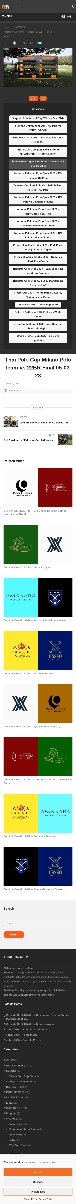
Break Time (16, 1124)
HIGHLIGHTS (14, 1086)
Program (11, 1113)
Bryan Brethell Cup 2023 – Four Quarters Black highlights (38, 326)
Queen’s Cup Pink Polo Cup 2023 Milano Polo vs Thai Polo (38, 187)
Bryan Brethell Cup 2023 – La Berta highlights (38, 338)
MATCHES (12, 1108)
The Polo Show (18, 1145)
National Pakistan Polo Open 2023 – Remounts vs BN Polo (38, 211)
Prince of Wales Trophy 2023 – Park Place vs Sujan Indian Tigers (38, 247)
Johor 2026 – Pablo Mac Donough (26, 1029)
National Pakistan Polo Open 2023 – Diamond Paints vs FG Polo (38, 223)
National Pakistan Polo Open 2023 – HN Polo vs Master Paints (38, 235)
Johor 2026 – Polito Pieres (22, 1034)
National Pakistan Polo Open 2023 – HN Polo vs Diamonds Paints (38, 199)
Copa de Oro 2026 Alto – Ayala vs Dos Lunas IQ (32, 726)
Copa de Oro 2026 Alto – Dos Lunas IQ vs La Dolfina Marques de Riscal (37, 1017)
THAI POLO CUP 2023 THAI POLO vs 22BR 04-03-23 (38, 139)
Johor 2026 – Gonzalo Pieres (23, 1040)
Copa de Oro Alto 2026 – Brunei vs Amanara (30, 836)
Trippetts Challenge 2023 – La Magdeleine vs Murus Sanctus (38, 271)
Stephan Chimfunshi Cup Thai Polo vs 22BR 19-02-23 (38, 128)
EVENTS (11, 1070)
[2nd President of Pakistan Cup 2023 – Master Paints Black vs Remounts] (38, 443)
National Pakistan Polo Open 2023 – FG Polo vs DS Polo (38, 175)
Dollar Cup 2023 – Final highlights (38, 304)
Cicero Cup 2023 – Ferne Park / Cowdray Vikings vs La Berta (38, 294)
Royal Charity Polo (20, 1081)
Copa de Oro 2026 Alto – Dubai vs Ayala (27, 567)
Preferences (38, 1191)
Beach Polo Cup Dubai (23, 1076)
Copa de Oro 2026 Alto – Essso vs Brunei (28, 673)
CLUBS (10, 1060)
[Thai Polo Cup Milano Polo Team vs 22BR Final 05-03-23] (38, 487)
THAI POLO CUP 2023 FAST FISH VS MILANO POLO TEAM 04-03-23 (38, 151)
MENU (8, 16)
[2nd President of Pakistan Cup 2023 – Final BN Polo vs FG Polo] (38, 425)
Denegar (38, 1181)
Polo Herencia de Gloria (23, 1129)
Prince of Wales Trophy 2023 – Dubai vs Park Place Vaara (38, 259)
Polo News (15, 1134)
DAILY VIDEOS (14, 1065)
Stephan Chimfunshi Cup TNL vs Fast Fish (38, 118)
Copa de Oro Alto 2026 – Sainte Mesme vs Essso (33, 889)
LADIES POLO (14, 1097)
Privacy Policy (45, 1199)
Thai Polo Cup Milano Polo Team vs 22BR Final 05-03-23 (39, 163)
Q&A (12, 1139)
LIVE (9, 1102)
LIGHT (7, 43)
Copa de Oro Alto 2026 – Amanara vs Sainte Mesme (34, 620)
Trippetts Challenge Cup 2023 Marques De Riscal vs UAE (38, 283)
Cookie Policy (30, 1199)
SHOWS (10, 1118)
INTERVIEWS (13, 1092)
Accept (38, 1172)
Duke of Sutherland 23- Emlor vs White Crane (38, 314)
